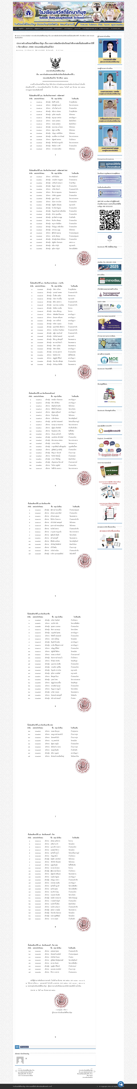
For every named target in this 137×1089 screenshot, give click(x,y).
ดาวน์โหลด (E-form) (103, 28)
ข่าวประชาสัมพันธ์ (25, 36)
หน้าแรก (16, 28)
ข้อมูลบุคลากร (37, 28)
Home (18, 36)
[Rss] (97, 1086)
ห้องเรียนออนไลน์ (58, 28)
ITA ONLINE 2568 (115, 28)
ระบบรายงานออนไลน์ (47, 28)
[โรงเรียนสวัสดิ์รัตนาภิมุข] (68, 14)
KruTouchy (20, 50)
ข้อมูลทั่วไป (21, 28)
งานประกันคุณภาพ (68, 28)
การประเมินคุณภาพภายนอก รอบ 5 (90, 28)
